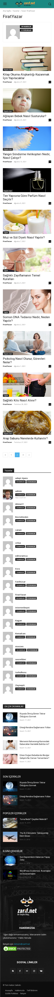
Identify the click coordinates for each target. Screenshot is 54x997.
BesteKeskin (21, 517)
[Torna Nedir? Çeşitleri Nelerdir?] (10, 823)
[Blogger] (13, 971)
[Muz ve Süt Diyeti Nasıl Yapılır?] (27, 222)
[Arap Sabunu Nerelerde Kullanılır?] (27, 423)
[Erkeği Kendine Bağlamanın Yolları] (10, 731)
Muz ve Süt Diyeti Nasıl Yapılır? (24, 237)
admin (18, 491)
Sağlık (6, 233)
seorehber (20, 659)
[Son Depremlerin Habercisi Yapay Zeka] (10, 861)
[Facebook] (20, 971)
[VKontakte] (41, 971)
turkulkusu (20, 672)
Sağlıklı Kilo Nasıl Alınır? (19, 400)
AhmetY (19, 504)
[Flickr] (27, 971)
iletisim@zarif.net (22, 944)
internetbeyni (22, 607)
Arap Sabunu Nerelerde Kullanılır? (25, 438)
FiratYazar (7, 82)
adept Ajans (21, 478)
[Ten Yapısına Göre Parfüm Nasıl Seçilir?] (27, 180)
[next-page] (29, 454)
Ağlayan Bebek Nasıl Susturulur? (24, 116)
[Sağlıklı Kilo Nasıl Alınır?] (27, 385)
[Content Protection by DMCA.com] (17, 950)
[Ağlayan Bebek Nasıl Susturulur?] (27, 100)
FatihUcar (20, 581)
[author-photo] (13, 32)
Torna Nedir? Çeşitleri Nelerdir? (34, 819)
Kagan (18, 620)
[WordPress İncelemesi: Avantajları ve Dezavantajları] (10, 875)
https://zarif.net (20, 498)
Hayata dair (8, 70)
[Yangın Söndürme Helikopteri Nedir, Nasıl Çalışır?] (27, 138)
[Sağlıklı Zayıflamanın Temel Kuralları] (27, 260)
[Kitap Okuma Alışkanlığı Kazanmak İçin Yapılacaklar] (27, 59)
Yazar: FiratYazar (28, 11)
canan (18, 530)
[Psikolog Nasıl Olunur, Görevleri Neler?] (27, 343)
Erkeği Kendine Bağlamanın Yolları (35, 727)
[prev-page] (5, 454)
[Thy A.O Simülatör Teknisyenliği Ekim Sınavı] (10, 837)
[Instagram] (34, 971)
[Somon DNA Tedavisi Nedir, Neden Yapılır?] (27, 301)
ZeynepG (20, 685)
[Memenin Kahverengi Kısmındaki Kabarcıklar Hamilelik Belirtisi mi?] (10, 745)
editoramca (21, 555)
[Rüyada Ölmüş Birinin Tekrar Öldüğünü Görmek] (10, 717)
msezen (19, 646)
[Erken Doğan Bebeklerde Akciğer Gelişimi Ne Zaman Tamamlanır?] (10, 759)
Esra (17, 568)
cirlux (18, 543)
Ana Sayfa (7, 11)
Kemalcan (20, 633)
